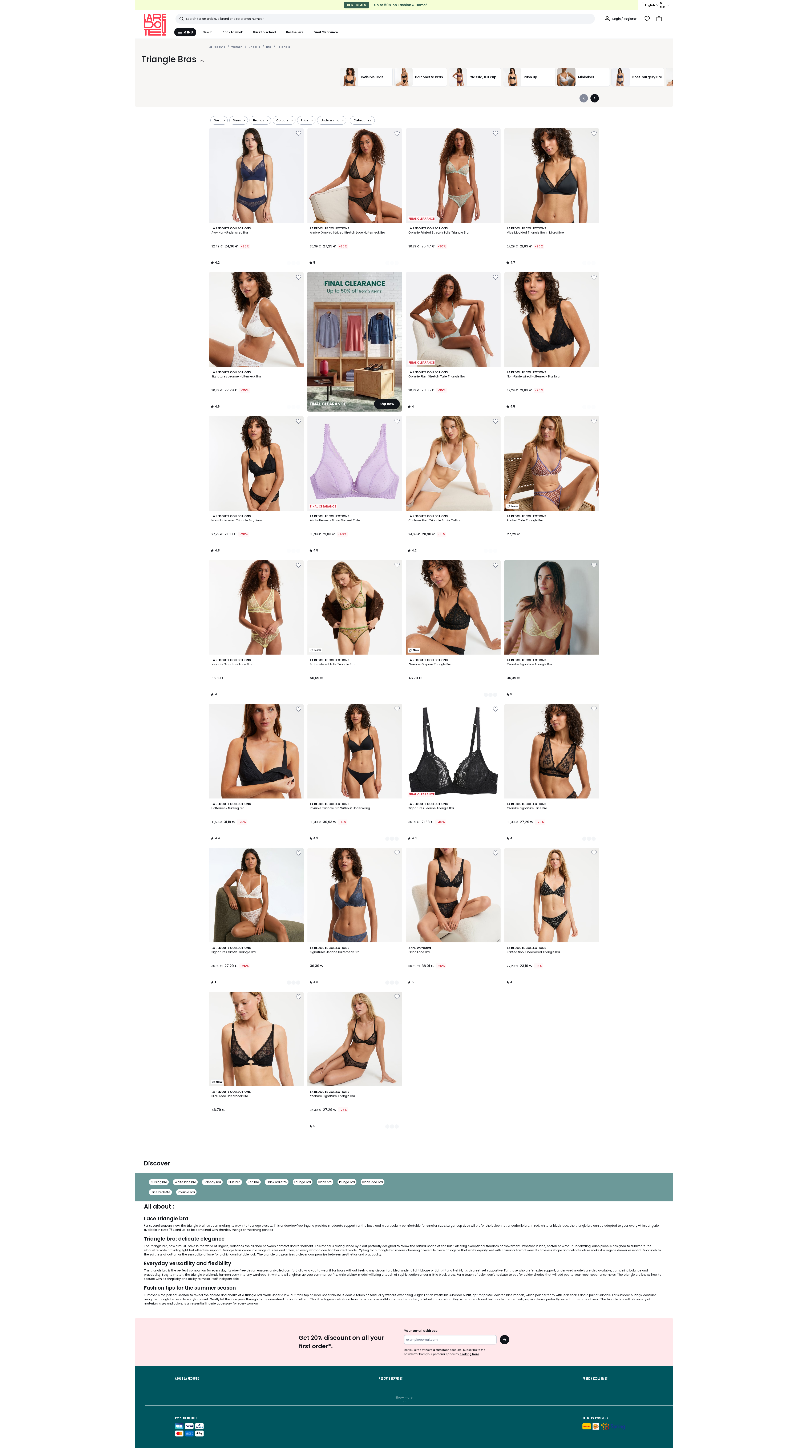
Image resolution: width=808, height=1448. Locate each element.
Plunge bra (347, 1182)
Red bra (253, 1182)
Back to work (233, 32)
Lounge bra (302, 1182)
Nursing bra (159, 1182)
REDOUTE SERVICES (391, 1378)
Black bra (325, 1182)
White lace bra (185, 1182)
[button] (659, 19)
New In (208, 32)
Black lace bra (372, 1182)
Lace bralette (160, 1192)
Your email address (420, 1330)
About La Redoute (187, 1378)
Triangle (283, 47)
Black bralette (277, 1182)
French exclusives (594, 1378)
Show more (404, 1397)
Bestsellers (294, 32)
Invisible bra (186, 1192)
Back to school (264, 32)
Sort (217, 120)
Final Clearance (326, 32)
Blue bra (234, 1182)
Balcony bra (212, 1182)
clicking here (469, 1354)
